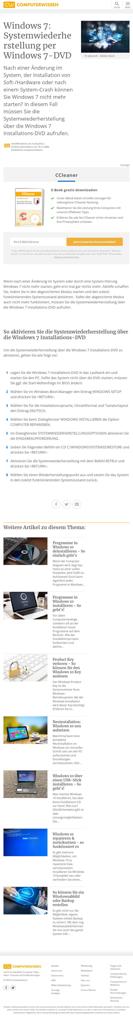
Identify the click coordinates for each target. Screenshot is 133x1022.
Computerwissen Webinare (118, 983)
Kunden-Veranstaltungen (118, 991)
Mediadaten (86, 970)
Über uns (85, 980)
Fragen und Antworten (115, 967)
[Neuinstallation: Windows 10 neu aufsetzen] (25, 730)
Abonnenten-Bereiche (116, 999)
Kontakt (55, 965)
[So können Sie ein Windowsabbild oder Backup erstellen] (25, 900)
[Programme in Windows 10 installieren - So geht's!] (25, 605)
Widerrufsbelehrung (60, 985)
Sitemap (85, 975)
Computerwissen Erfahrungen (118, 975)
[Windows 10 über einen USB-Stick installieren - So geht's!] (25, 784)
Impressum (56, 970)
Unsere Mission (88, 990)
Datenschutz (57, 975)
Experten (85, 985)
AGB (53, 980)
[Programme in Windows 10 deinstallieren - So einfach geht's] (25, 551)
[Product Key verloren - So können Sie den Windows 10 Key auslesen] (25, 667)
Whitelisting (86, 965)
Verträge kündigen (55, 992)
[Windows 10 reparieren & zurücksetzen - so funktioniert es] (25, 842)
